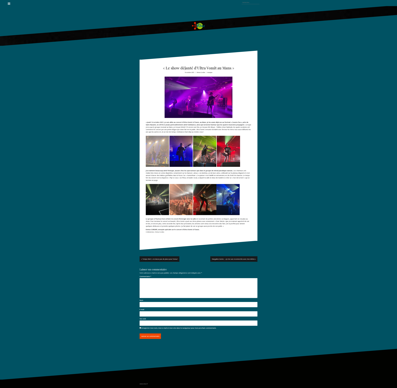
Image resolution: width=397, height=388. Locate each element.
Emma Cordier (201, 72)
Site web (143, 319)
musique (209, 72)
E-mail (142, 309)
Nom (141, 300)
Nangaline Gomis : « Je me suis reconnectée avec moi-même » (234, 259)
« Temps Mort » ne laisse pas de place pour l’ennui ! (159, 259)
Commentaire (145, 276)
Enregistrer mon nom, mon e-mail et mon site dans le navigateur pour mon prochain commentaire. (178, 328)
